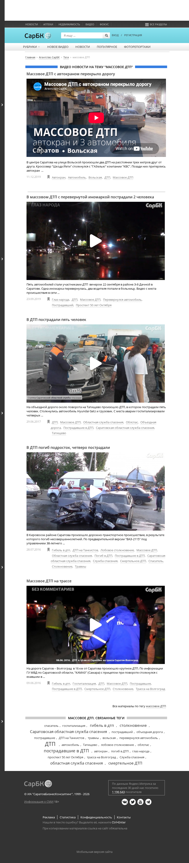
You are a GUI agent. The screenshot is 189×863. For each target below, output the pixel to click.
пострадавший (122, 732)
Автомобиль (77, 177)
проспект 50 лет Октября (65, 757)
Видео (90, 24)
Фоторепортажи (137, 47)
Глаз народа (60, 299)
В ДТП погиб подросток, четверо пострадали (68, 447)
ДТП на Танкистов (85, 550)
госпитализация (73, 726)
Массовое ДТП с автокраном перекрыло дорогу (71, 73)
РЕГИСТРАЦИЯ (133, 35)
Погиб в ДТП (103, 556)
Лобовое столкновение (117, 550)
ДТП (107, 177)
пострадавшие (44, 738)
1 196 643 (118, 792)
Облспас (132, 422)
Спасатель (155, 561)
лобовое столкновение (117, 745)
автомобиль (70, 745)
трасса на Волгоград (101, 757)
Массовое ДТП (123, 177)
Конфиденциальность (96, 817)
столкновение (133, 725)
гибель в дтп (102, 725)
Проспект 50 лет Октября (94, 305)
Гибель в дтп (61, 550)
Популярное (107, 47)
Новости (31, 24)
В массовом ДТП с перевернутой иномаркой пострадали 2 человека (90, 196)
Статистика (68, 817)
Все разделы (158, 24)
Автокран (58, 177)
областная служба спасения (76, 763)
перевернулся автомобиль (138, 738)
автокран (100, 751)
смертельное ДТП (125, 763)
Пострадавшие (140, 683)
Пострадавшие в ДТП (78, 428)
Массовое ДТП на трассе (49, 580)
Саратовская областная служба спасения (125, 428)
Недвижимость (69, 24)
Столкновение (62, 566)
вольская (109, 738)
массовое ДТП (156, 706)
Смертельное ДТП (133, 561)
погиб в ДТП (120, 751)
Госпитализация (84, 683)
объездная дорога (149, 732)
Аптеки (48, 24)
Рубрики (31, 47)
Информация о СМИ (38, 802)
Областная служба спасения (103, 422)
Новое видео (57, 47)
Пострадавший (62, 305)
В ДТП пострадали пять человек (56, 319)
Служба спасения (105, 561)
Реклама (49, 817)
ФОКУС (104, 24)
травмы (93, 738)
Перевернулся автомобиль (122, 299)
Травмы (80, 566)
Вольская (95, 177)
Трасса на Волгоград (150, 689)
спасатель (51, 726)
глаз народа (140, 751)
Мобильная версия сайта (94, 852)
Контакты (124, 817)
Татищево (59, 433)
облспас (143, 745)
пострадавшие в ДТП (66, 751)
